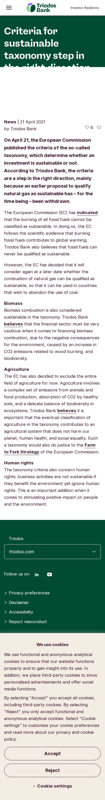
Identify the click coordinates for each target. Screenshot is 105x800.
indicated (87, 212)
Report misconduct (28, 621)
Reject (52, 770)
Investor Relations (85, 8)
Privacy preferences (29, 592)
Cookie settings (54, 786)
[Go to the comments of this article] (99, 127)
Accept (52, 753)
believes (13, 323)
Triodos (16, 538)
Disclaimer (19, 602)
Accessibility (21, 611)
